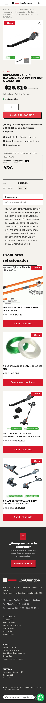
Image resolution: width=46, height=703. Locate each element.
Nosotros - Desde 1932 (13, 672)
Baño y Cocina (9, 622)
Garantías (7, 656)
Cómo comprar (9, 647)
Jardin (7, 72)
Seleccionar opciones (23, 382)
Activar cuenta (23, 564)
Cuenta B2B (8, 675)
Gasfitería (7, 631)
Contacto (7, 678)
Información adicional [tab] (15, 202)
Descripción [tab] (11, 197)
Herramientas (9, 620)
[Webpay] (25, 697)
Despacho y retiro (11, 650)
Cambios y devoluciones (14, 653)
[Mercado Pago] (13, 697)
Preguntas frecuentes (13, 659)
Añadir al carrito (22, 115)
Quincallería (8, 634)
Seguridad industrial (12, 625)
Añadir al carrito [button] (23, 323)
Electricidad (8, 628)
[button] (39, 23)
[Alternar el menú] (6, 3)
